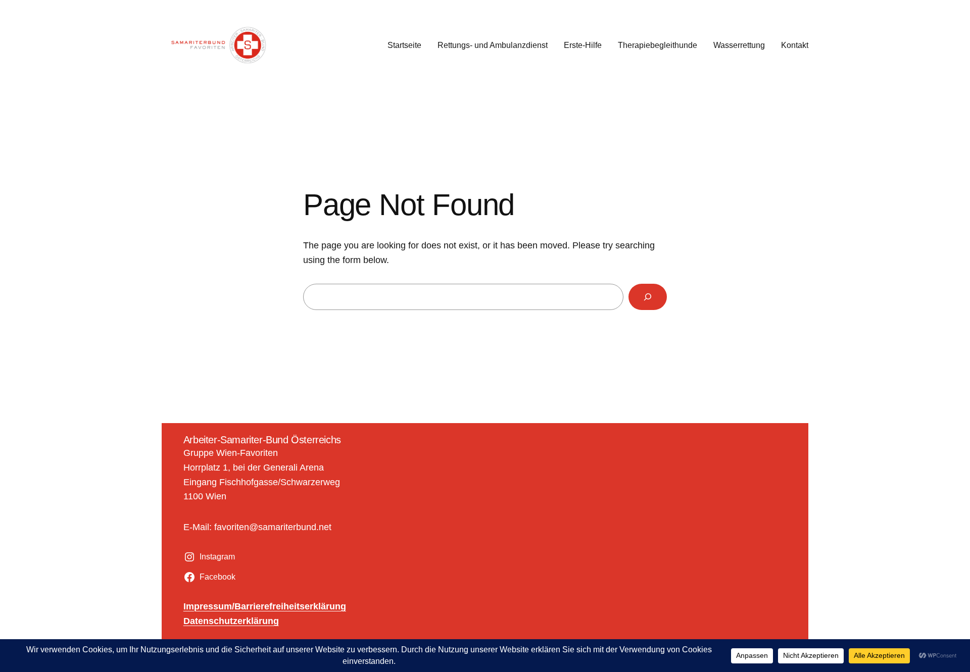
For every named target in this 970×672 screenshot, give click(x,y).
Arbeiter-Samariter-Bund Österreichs (262, 439)
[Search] (647, 297)
